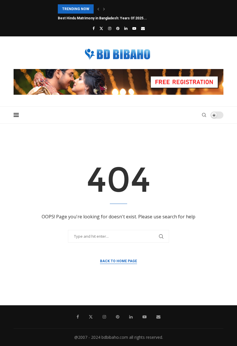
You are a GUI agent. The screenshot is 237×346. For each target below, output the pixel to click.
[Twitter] (101, 28)
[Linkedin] (125, 28)
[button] (98, 9)
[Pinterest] (117, 28)
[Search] (204, 115)
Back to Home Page (118, 261)
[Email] (143, 28)
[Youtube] (134, 28)
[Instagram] (109, 28)
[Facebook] (93, 28)
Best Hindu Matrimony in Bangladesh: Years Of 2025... (102, 18)
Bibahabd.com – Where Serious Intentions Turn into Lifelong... (110, 9)
